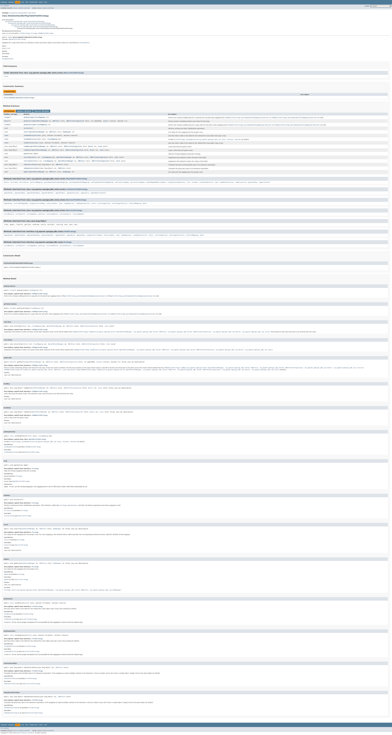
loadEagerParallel (83, 203)
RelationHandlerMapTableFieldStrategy (18, 97)
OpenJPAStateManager (40, 121)
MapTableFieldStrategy (17, 39)
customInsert (20, 214)
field (6, 76)
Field (15, 8)
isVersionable (51, 203)
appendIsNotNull (48, 193)
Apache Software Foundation (25, 733)
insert (26, 132)
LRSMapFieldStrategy (45, 33)
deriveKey (14, 182)
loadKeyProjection (226, 182)
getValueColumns (30, 124)
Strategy (34, 33)
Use (22, 2)
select (93, 203)
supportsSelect (264, 182)
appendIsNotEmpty (33, 193)
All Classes (5, 5)
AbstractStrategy (74, 210)
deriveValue (23, 182)
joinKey (195, 182)
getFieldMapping (36, 182)
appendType (8, 203)
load (216, 182)
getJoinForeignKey (122, 182)
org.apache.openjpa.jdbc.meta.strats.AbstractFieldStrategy (29, 23)
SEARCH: (367, 6)
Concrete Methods (41, 111)
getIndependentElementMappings (56, 182)
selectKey (27, 157)
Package (11, 2)
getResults (28, 121)
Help (45, 2)
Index (41, 2)
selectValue (28, 161)
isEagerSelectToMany (37, 203)
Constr (20, 8)
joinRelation (28, 143)
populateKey (252, 182)
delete (6, 182)
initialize (28, 128)
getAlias (41, 214)
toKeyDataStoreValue (31, 168)
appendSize (85, 193)
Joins (105, 121)
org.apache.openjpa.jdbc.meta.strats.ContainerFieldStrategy (33, 25)
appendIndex (8, 193)
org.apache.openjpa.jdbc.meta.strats (22, 13)
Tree (26, 2)
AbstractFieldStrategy (73, 73)
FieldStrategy (24, 33)
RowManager (67, 132)
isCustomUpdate (78, 214)
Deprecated (34, 2)
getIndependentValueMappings (102, 182)
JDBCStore (56, 121)
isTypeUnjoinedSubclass (176, 182)
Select (34, 157)
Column (6, 117)
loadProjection (241, 182)
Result (6, 121)
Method (27, 8)
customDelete (9, 214)
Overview (4, 2)
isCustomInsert (65, 214)
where (145, 203)
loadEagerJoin (69, 203)
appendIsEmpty (20, 193)
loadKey (26, 146)
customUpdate (32, 214)
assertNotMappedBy (21, 203)
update (26, 172)
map (25, 153)
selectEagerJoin (104, 203)
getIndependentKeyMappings (79, 182)
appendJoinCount (73, 193)
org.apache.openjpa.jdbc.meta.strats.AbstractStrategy (24, 21)
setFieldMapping (135, 203)
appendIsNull (60, 193)
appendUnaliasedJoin (98, 193)
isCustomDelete (52, 214)
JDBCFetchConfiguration (75, 121)
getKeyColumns (29, 117)
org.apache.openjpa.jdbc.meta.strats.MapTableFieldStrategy (36, 26)
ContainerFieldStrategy (76, 189)
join (188, 182)
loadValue (27, 150)
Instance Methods (24, 111)
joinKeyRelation (30, 135)
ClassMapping (40, 117)
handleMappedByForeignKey (156, 182)
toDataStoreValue (30, 164)
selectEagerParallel (119, 203)
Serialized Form (7, 59)
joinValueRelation (206, 182)
